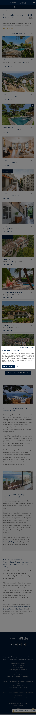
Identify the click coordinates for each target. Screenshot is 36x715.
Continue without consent (26, 347)
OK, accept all (8, 366)
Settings (20, 366)
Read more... (16, 362)
